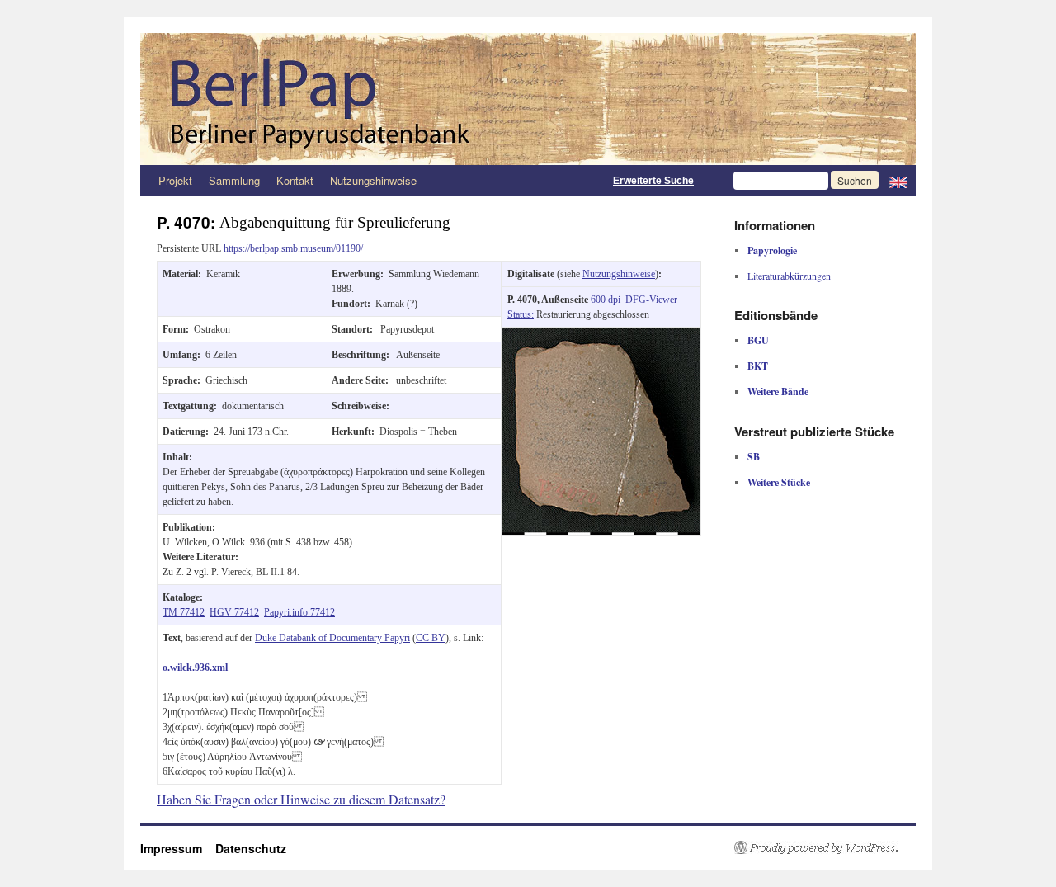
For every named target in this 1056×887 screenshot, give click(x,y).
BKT (757, 366)
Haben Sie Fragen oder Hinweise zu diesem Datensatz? (301, 799)
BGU (758, 340)
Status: (520, 314)
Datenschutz (250, 848)
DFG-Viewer (651, 299)
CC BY (431, 638)
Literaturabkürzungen (789, 275)
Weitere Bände (777, 392)
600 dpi (605, 299)
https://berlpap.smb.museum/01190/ (293, 248)
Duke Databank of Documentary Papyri (332, 638)
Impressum (177, 848)
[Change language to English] (898, 180)
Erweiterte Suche (653, 180)
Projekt (175, 180)
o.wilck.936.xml (195, 667)
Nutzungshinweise (373, 180)
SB (753, 457)
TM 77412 (184, 612)
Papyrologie (772, 250)
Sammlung (234, 180)
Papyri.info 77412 (299, 612)
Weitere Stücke (778, 482)
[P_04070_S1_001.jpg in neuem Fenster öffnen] (601, 335)
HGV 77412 (234, 612)
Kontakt (295, 180)
